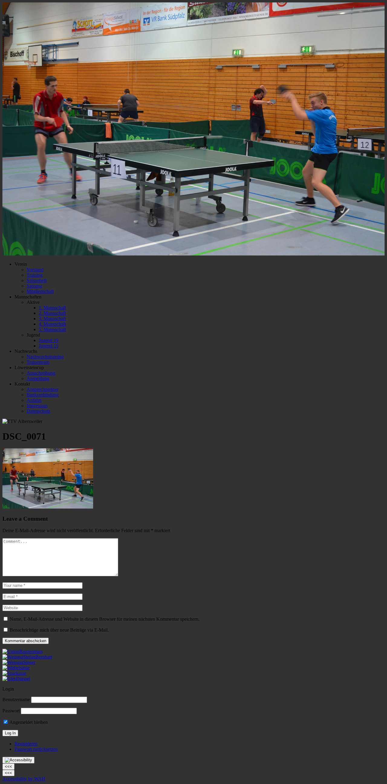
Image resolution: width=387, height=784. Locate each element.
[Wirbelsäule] (16, 667)
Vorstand (35, 269)
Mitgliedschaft (40, 291)
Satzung (34, 285)
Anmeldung (38, 378)
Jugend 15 (48, 345)
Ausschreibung (41, 373)
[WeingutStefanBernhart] (27, 656)
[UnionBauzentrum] (22, 651)
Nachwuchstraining (45, 356)
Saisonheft (37, 280)
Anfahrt (34, 400)
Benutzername (16, 699)
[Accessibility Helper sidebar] (18, 760)
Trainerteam (38, 362)
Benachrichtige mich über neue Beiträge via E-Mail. (59, 630)
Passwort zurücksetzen (36, 749)
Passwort (11, 710)
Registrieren (26, 743)
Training (35, 275)
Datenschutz (38, 411)
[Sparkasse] (14, 673)
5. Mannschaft (52, 329)
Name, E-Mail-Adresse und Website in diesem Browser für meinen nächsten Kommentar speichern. (105, 619)
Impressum (37, 405)
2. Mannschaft (52, 313)
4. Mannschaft (52, 324)
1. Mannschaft (52, 307)
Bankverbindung (43, 394)
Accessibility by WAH (23, 778)
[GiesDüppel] (16, 678)
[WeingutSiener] (18, 662)
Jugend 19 (48, 340)
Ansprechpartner (42, 389)
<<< (8, 766)
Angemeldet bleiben (28, 722)
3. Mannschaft (52, 318)
